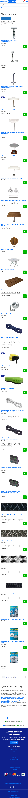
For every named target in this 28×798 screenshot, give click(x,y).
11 (21, 677)
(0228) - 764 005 (14, 782)
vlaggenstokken (10, 700)
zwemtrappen (18, 700)
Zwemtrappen (14, 753)
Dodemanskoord (14, 747)
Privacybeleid (14, 795)
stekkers (3, 698)
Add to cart (25, 46)
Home (2, 7)
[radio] (2, 203)
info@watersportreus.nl (15, 783)
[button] (24, 1)
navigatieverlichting (6, 697)
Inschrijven (14, 742)
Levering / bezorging (15, 767)
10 (18, 677)
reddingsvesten (5, 702)
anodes (12, 698)
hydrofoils (14, 701)
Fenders (14, 751)
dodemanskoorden (6, 701)
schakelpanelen (21, 697)
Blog (14, 762)
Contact (15, 769)
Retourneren (14, 771)
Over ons (14, 757)
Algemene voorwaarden (15, 797)
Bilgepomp (14, 749)
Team (14, 761)
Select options (25, 206)
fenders (17, 698)
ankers (8, 698)
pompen (14, 697)
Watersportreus (14, 759)
